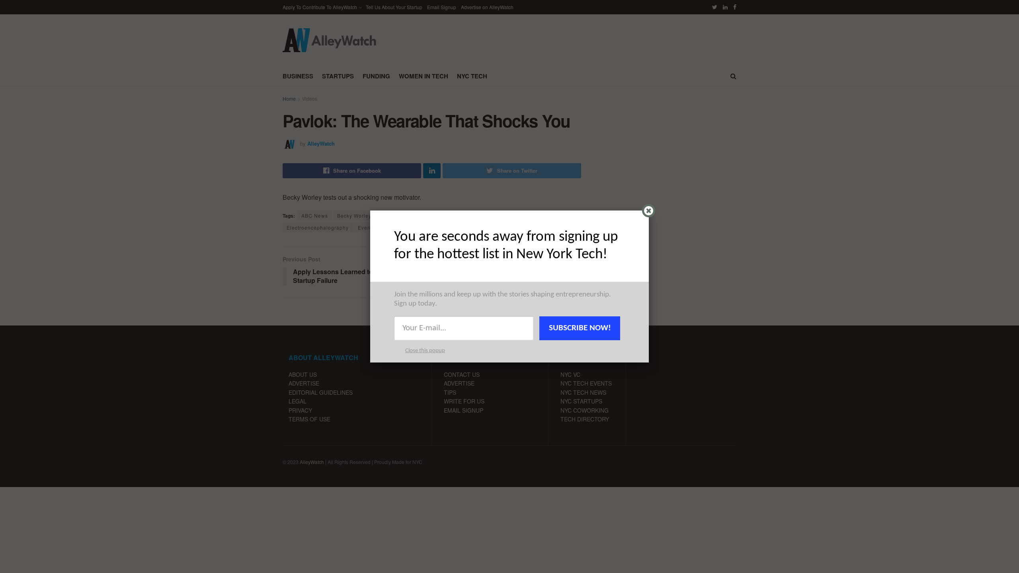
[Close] (648, 210)
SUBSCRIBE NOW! (580, 328)
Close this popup (425, 351)
